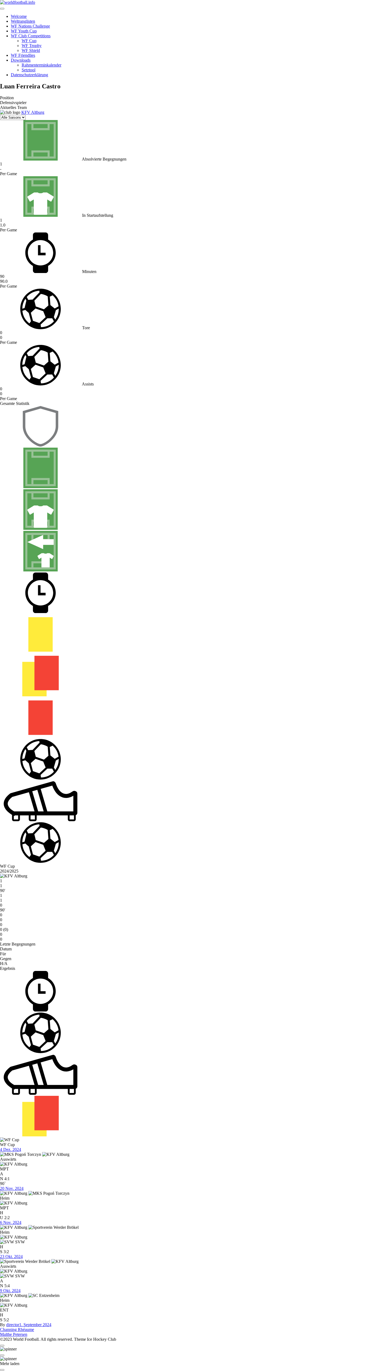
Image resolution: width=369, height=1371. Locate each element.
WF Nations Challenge (30, 26)
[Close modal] (2, 1345)
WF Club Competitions (31, 36)
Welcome (19, 16)
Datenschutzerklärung (29, 74)
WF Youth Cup (24, 31)
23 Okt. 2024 (11, 1256)
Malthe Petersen (13, 1334)
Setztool (28, 70)
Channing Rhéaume (17, 1329)
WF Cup (29, 40)
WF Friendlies (23, 55)
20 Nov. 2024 (12, 1188)
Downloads (21, 60)
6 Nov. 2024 (10, 1222)
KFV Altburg (32, 112)
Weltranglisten (23, 21)
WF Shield (31, 50)
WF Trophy (32, 45)
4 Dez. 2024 (10, 1149)
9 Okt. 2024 (10, 1290)
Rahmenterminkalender (41, 65)
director (12, 1324)
